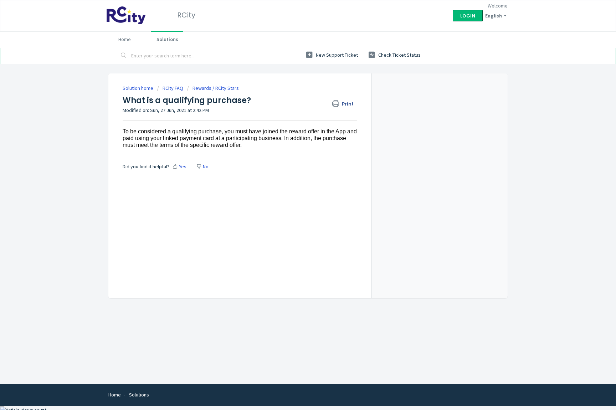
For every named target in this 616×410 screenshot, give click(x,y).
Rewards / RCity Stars (215, 88)
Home (124, 39)
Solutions (167, 39)
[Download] (295, 111)
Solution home (138, 88)
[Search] (124, 56)
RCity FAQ (173, 88)
